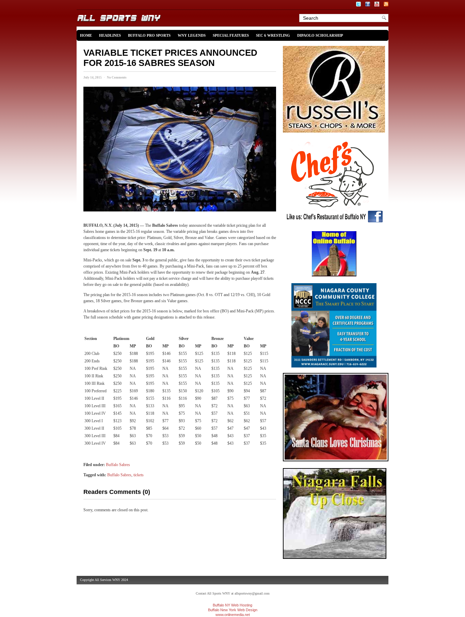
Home (86, 35)
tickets (138, 475)
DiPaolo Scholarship (320, 35)
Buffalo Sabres (118, 464)
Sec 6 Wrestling (273, 35)
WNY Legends (192, 35)
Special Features (231, 35)
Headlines (110, 35)
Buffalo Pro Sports (149, 35)
